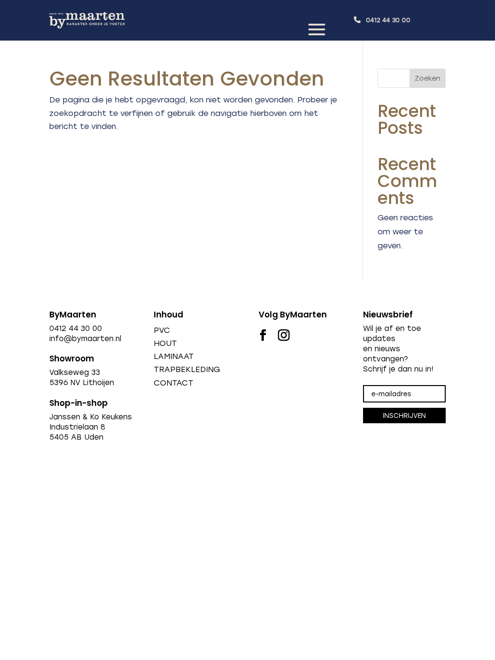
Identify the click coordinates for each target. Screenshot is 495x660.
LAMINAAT (174, 356)
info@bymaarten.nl (85, 338)
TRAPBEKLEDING (187, 369)
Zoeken (427, 78)
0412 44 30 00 (388, 20)
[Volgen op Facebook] (263, 335)
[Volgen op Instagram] (283, 335)
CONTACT (173, 382)
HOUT (165, 343)
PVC (162, 330)
